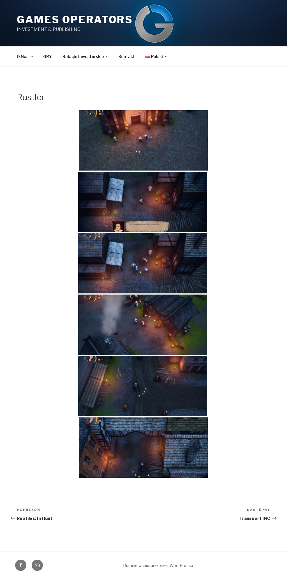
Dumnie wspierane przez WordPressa (158, 565)
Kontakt (127, 56)
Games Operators (75, 19)
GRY (47, 56)
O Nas (23, 56)
